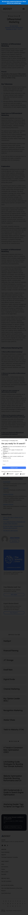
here (19, 3)
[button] (26, 440)
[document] (14, 457)
